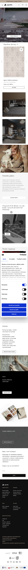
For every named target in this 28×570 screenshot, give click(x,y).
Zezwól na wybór (14, 309)
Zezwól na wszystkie (14, 305)
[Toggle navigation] (2, 5)
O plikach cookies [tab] (21, 259)
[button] (1, 61)
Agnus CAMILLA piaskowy (11, 80)
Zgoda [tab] (4, 259)
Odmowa (14, 314)
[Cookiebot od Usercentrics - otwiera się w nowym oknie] (20, 255)
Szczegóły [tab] (12, 259)
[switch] (24, 289)
